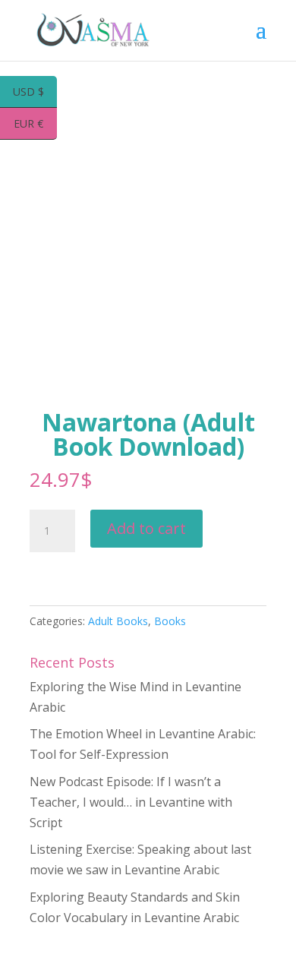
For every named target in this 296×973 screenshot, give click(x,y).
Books (170, 621)
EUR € (35, 124)
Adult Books (118, 621)
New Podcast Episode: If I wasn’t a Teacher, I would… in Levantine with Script (131, 802)
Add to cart (146, 528)
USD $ (35, 92)
